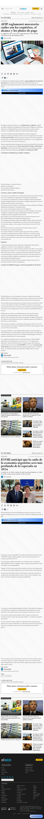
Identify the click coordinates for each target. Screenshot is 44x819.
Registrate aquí (26, 372)
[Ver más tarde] (2, 74)
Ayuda (14, 813)
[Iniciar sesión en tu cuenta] (41, 9)
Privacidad (19, 813)
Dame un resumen (22, 93)
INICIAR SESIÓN (22, 689)
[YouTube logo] (2, 777)
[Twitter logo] (5, 777)
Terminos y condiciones (27, 813)
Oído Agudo (27, 12)
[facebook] (11, 74)
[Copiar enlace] (17, 74)
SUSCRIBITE (35, 8)
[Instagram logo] (12, 777)
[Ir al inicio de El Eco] (23, 9)
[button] (2, 77)
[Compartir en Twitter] (5, 74)
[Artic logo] (4, 808)
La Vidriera (22, 12)
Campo (18, 12)
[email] (8, 74)
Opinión (31, 12)
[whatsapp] (14, 74)
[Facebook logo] (10, 777)
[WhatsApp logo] (7, 777)
